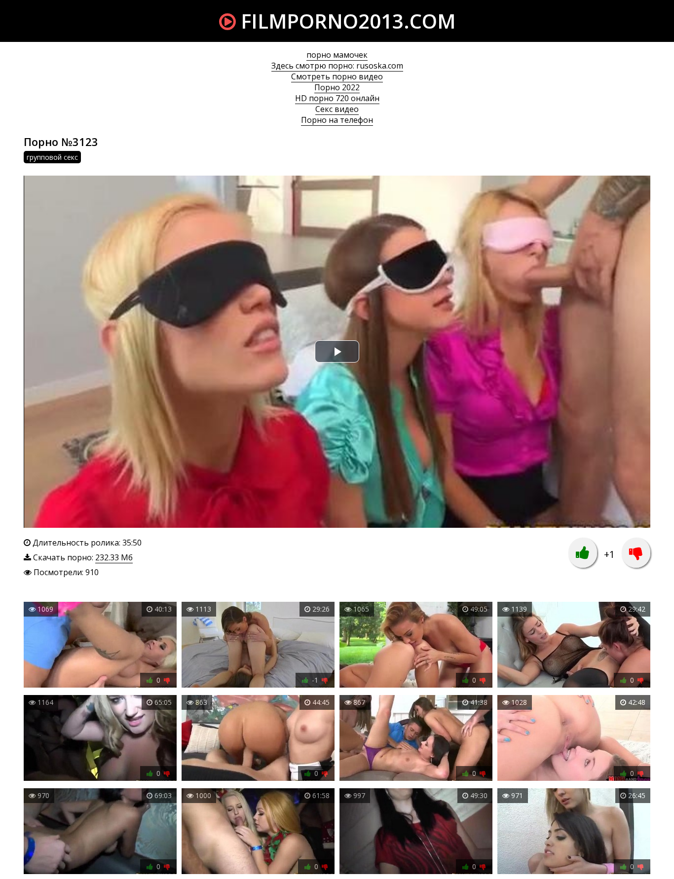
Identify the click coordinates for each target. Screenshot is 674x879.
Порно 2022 (337, 87)
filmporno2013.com (345, 21)
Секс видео (337, 109)
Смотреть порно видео (337, 76)
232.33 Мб (114, 557)
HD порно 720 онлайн (337, 98)
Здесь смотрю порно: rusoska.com (337, 65)
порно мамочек (337, 54)
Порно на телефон (337, 119)
